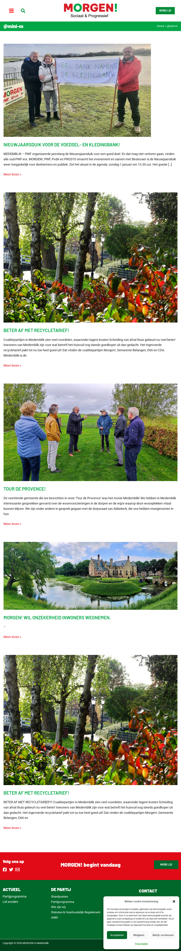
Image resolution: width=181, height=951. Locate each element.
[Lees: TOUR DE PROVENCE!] (90, 432)
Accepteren (117, 935)
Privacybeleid (141, 944)
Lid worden (10, 902)
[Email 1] (17, 869)
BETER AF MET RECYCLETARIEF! (36, 330)
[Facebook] (5, 869)
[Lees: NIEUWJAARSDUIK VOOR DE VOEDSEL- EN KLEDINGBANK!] (77, 90)
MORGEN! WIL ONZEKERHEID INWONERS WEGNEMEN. (57, 617)
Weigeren (138, 935)
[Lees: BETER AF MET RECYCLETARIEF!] (90, 257)
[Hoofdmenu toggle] (11, 11)
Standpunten (59, 896)
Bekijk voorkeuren (163, 935)
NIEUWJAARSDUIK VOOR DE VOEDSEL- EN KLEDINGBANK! (62, 144)
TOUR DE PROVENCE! (25, 488)
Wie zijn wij (58, 907)
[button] (174, 901)
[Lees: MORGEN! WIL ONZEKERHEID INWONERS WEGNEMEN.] (90, 575)
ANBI (54, 917)
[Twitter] (11, 869)
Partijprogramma (15, 896)
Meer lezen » (12, 174)
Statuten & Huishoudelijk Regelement (75, 912)
